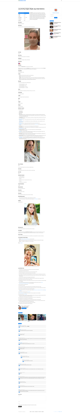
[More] (39, 10)
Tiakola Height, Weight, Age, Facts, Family (41, 320)
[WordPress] (61, 411)
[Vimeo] (58, 411)
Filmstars (55, 27)
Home (18, 7)
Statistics (20, 7)
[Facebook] (54, 411)
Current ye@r (20, 407)
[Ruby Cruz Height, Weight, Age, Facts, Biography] (51, 27)
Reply (19, 331)
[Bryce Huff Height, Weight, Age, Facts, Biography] (51, 37)
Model (22, 7)
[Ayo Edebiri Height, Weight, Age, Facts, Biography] (51, 23)
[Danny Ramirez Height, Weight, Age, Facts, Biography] (51, 34)
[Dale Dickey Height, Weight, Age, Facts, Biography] (51, 30)
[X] (57, 411)
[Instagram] (55, 411)
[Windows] (59, 411)
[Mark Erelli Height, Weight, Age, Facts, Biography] (22, 317)
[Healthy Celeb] (22, 0)
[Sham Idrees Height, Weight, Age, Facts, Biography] (32, 317)
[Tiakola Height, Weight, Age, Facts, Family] (41, 317)
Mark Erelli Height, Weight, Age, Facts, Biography (22, 320)
